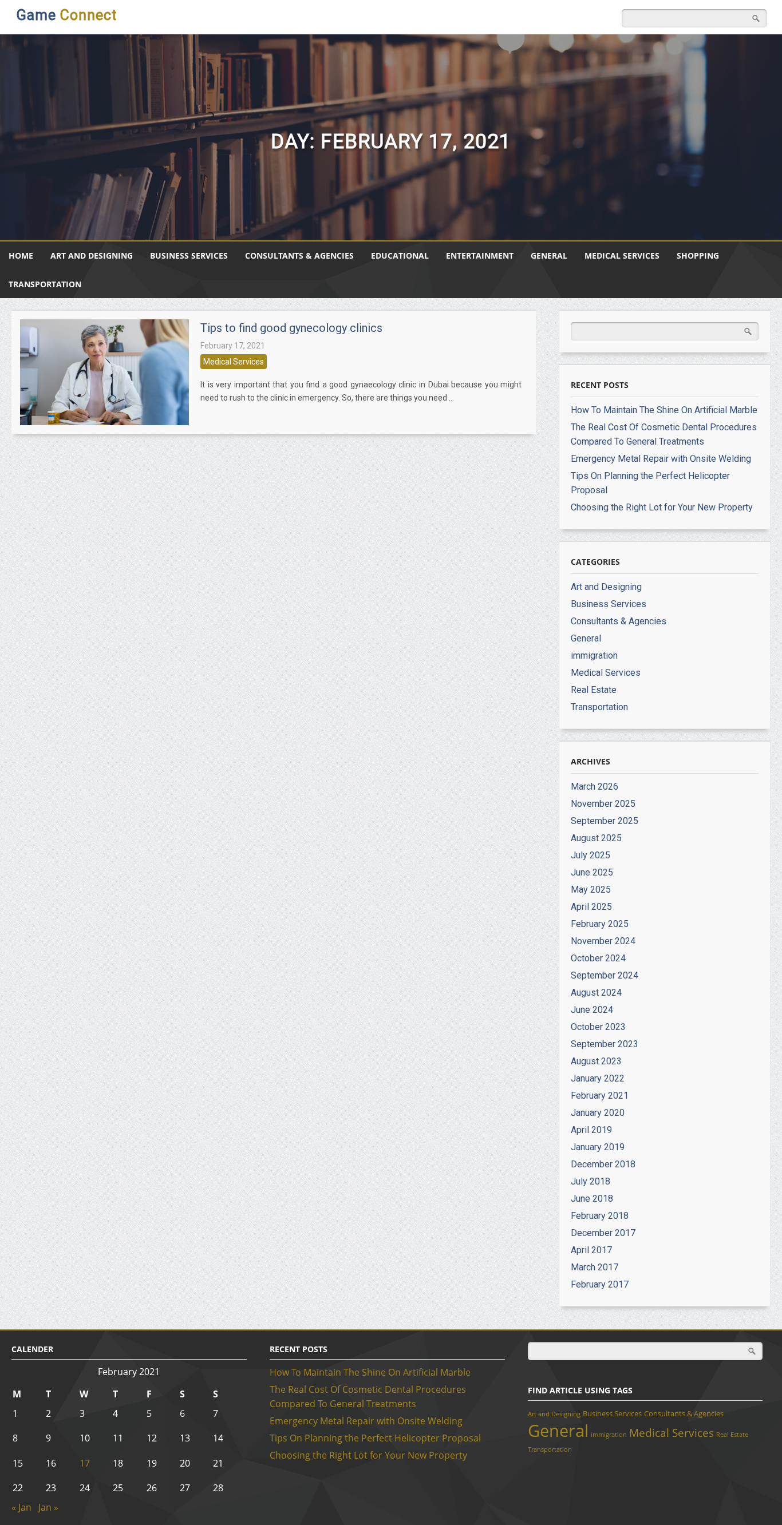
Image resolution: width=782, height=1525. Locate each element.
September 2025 (604, 820)
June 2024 (592, 1009)
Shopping (698, 255)
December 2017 (603, 1232)
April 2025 (591, 906)
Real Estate (594, 689)
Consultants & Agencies (299, 255)
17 (85, 1463)
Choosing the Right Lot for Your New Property (662, 507)
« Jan (21, 1507)
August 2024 (596, 992)
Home (21, 255)
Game (67, 15)
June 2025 (592, 872)
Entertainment (480, 255)
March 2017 (594, 1267)
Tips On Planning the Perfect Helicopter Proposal (375, 1438)
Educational (400, 255)
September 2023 (604, 1044)
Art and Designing (91, 255)
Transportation (45, 284)
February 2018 (600, 1215)
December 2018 (603, 1164)
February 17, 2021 (232, 345)
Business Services (189, 255)
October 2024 (598, 958)
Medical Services (621, 255)
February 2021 (600, 1095)
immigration (594, 655)
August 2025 (596, 838)
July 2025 (590, 855)
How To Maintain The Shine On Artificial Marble (664, 410)
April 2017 (591, 1250)
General (549, 255)
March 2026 (594, 786)
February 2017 (600, 1284)
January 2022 (598, 1078)
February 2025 (600, 923)
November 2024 (603, 941)
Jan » (48, 1507)
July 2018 (590, 1181)
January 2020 (598, 1112)
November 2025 (603, 803)
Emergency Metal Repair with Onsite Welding (661, 458)
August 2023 (596, 1061)
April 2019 (591, 1129)
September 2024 (604, 975)
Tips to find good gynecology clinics (291, 328)
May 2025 (591, 889)
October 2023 (598, 1026)
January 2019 (598, 1147)
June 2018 (592, 1198)
